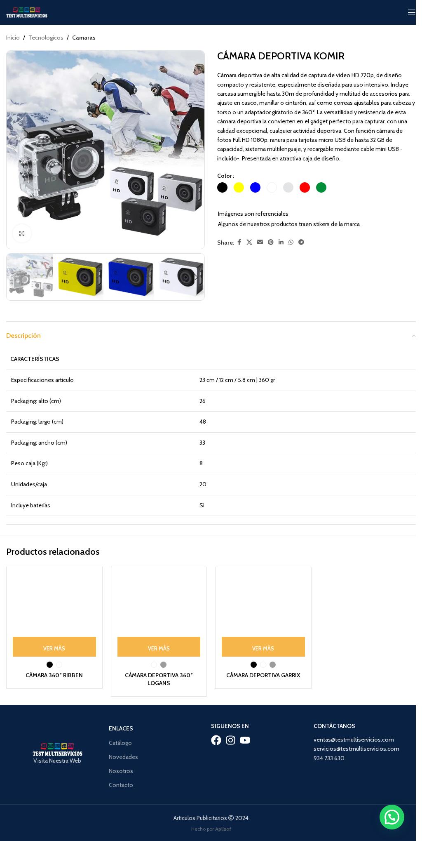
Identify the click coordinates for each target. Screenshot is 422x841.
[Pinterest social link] (270, 242)
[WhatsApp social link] (291, 242)
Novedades (123, 757)
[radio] (222, 187)
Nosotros (121, 771)
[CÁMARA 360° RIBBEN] (54, 615)
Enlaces (121, 728)
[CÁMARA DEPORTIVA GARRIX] (263, 615)
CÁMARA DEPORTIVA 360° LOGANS (159, 679)
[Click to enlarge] (22, 233)
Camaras (84, 37)
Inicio (13, 37)
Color (224, 175)
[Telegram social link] (301, 242)
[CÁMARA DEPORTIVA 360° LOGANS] (159, 615)
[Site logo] (26, 11)
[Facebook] (216, 740)
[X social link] (249, 242)
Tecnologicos (45, 37)
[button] (15, 149)
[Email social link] (260, 242)
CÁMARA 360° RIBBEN (54, 675)
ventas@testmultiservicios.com (354, 739)
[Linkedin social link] (281, 242)
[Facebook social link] (239, 242)
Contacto (121, 785)
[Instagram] (230, 740)
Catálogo (120, 743)
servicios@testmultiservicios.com (356, 748)
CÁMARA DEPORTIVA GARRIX (263, 675)
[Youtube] (245, 740)
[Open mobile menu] (411, 12)
